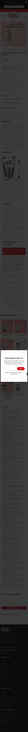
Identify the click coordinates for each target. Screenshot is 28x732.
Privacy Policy (14, 374)
